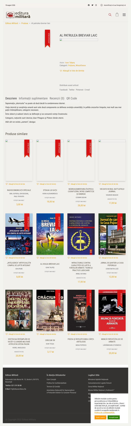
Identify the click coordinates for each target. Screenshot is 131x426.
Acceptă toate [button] (113, 417)
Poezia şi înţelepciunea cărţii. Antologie (81, 340)
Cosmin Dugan (81, 197)
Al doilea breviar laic (50, 264)
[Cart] (117, 15)
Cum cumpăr (51, 379)
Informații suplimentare (33, 98)
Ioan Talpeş (70, 62)
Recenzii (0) (57, 98)
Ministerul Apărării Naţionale (98, 379)
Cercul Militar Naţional (96, 387)
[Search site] (110, 15)
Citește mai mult (19, 200)
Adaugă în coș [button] (112, 199)
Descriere (11, 98)
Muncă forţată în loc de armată (112, 340)
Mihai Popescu (81, 345)
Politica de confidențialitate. (105, 412)
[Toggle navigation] (124, 15)
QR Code (71, 98)
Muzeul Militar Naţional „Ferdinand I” (101, 390)
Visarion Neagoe (112, 195)
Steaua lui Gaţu (50, 190)
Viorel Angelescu (18, 348)
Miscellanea (81, 65)
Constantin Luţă (112, 269)
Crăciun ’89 (50, 340)
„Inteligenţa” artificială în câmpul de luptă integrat (19, 264)
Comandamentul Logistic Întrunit (99, 383)
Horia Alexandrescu (50, 194)
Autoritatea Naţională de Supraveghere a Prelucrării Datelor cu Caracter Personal (61, 391)
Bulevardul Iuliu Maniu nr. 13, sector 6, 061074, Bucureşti (22, 380)
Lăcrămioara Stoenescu (112, 345)
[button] (72, 70)
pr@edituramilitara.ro (18, 389)
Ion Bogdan (24, 194)
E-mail (87, 90)
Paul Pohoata (19, 196)
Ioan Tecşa (50, 344)
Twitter (72, 90)
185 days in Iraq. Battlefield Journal (112, 190)
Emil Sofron (14, 194)
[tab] (12, 98)
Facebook (64, 90)
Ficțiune (71, 65)
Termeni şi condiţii (53, 387)
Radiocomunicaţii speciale (19, 190)
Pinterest (79, 90)
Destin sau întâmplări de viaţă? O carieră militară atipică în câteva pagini (19, 341)
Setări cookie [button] (100, 417)
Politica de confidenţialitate (56, 383)
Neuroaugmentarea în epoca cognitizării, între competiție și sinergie (81, 191)
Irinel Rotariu (81, 274)
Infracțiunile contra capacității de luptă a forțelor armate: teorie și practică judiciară (81, 267)
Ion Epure (19, 269)
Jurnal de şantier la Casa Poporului (112, 264)
